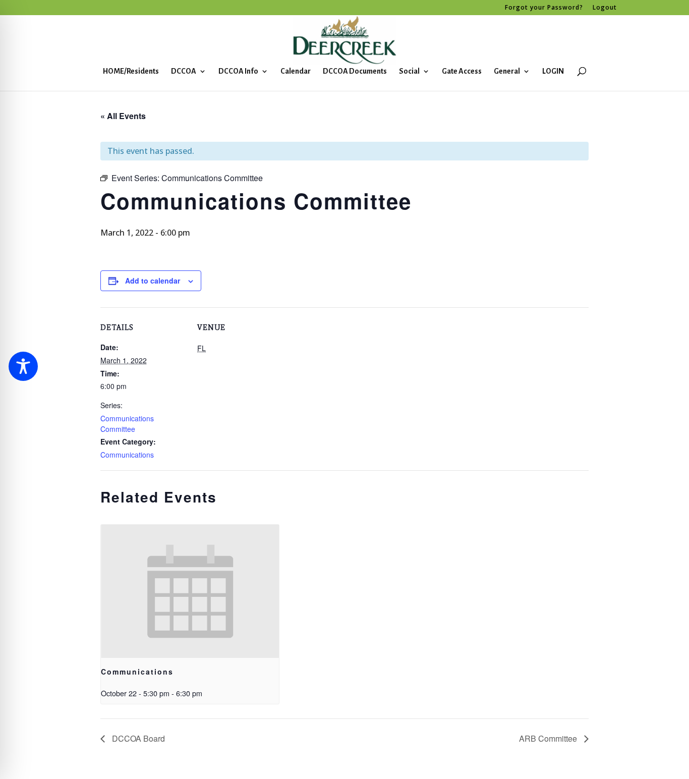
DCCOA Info (238, 71)
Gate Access (462, 71)
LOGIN (553, 71)
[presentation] (190, 591)
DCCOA (183, 71)
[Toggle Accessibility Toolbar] (23, 366)
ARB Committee (549, 738)
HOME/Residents (131, 71)
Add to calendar (152, 280)
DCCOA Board (137, 738)
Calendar (295, 71)
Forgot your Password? (544, 8)
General (507, 71)
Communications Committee (127, 423)
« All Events (123, 116)
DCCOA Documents (355, 71)
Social (409, 71)
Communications (127, 455)
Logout (605, 8)
